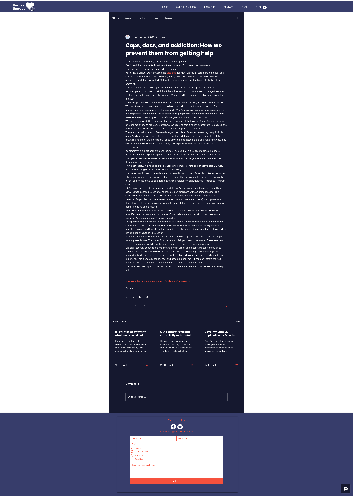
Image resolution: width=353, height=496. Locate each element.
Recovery (129, 18)
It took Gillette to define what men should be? (130, 333)
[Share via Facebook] (126, 297)
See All (238, 321)
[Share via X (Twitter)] (133, 297)
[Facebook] (173, 426)
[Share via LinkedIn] (140, 297)
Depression (170, 18)
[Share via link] (147, 297)
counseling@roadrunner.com (177, 431)
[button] (186, 7)
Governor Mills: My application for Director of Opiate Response (220, 333)
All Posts (115, 18)
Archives (142, 18)
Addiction (155, 18)
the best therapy (19, 7)
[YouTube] (180, 426)
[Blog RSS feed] (265, 8)
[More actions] (226, 36)
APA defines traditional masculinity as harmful (175, 333)
